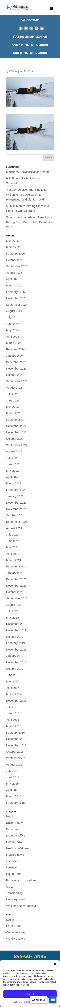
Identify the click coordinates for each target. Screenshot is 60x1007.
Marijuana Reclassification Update (28, 172)
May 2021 (12, 547)
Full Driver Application (30, 37)
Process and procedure (21, 880)
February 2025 (15, 292)
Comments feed (16, 932)
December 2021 (16, 502)
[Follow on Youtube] (26, 28)
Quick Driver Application (30, 45)
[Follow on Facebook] (21, 28)
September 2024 (16, 304)
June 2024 (13, 324)
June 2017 (13, 675)
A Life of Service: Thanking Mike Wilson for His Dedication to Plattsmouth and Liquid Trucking (26, 194)
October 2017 (15, 668)
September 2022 (16, 445)
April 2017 (12, 687)
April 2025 (12, 279)
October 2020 (15, 592)
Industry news (15, 854)
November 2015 (16, 745)
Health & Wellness (18, 848)
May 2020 (12, 617)
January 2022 (15, 496)
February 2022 (15, 489)
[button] (55, 964)
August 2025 (14, 272)
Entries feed (13, 925)
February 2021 (15, 566)
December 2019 (16, 624)
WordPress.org (15, 938)
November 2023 (16, 368)
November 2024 (16, 298)
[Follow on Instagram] (37, 28)
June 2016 (13, 713)
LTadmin (13, 71)
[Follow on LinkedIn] (42, 28)
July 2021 (12, 534)
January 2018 (15, 655)
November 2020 (16, 585)
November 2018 (16, 649)
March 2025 (13, 285)
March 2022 (13, 483)
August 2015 (14, 764)
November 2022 (16, 432)
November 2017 (16, 662)
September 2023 (16, 381)
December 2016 (16, 700)
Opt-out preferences (22, 1002)
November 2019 (16, 630)
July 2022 (12, 458)
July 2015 (12, 770)
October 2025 (15, 260)
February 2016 (15, 732)
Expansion (13, 829)
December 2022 (16, 426)
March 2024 (13, 343)
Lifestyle (11, 867)
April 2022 (12, 477)
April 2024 (12, 336)
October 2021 (15, 515)
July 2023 (12, 394)
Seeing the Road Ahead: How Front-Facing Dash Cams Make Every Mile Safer (29, 222)
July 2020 (12, 611)
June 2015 (13, 777)
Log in (10, 919)
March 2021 (13, 560)
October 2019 (15, 636)
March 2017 (13, 694)
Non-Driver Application (30, 53)
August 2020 (14, 604)
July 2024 (12, 317)
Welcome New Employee (22, 905)
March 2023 (13, 413)
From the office (15, 835)
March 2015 (13, 796)
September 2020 (16, 598)
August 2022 (14, 451)
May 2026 (12, 240)
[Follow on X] (31, 28)
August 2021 (14, 528)
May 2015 (12, 783)
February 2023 (15, 419)
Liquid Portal (14, 874)
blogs (9, 816)
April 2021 (12, 553)
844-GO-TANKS (30, 956)
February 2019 (15, 643)
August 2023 (14, 387)
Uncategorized (15, 899)
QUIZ (9, 886)
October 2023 (15, 374)
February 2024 (15, 349)
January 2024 (15, 355)
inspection (12, 861)
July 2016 (12, 707)
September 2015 (16, 758)
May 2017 (12, 681)
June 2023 (13, 400)
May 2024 (12, 330)
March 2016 (13, 726)
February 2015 (15, 802)
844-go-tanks (30, 20)
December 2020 (16, 579)
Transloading (14, 893)
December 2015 (16, 739)
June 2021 (13, 541)
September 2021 (16, 521)
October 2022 (15, 438)
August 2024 (14, 311)
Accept (30, 994)
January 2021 (15, 573)
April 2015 (12, 790)
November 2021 (16, 509)
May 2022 (12, 470)
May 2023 (12, 406)
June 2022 (13, 464)
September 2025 (16, 266)
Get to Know (14, 842)
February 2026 (15, 253)
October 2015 (15, 751)
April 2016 (12, 719)
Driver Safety (14, 822)
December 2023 (16, 362)
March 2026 (13, 247)
